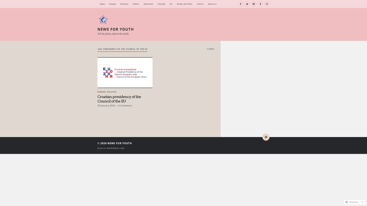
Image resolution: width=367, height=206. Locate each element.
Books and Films (184, 4)
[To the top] (266, 137)
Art (171, 4)
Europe (112, 4)
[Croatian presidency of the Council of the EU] (125, 72)
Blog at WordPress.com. (111, 148)
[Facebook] (240, 4)
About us (212, 4)
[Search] (267, 4)
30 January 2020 (106, 105)
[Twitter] (247, 4)
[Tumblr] (260, 4)
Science (200, 4)
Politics (136, 4)
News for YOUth (115, 29)
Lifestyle (161, 4)
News (102, 4)
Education (148, 4)
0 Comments (125, 105)
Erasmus (124, 4)
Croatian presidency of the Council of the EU (119, 98)
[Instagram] (253, 4)
